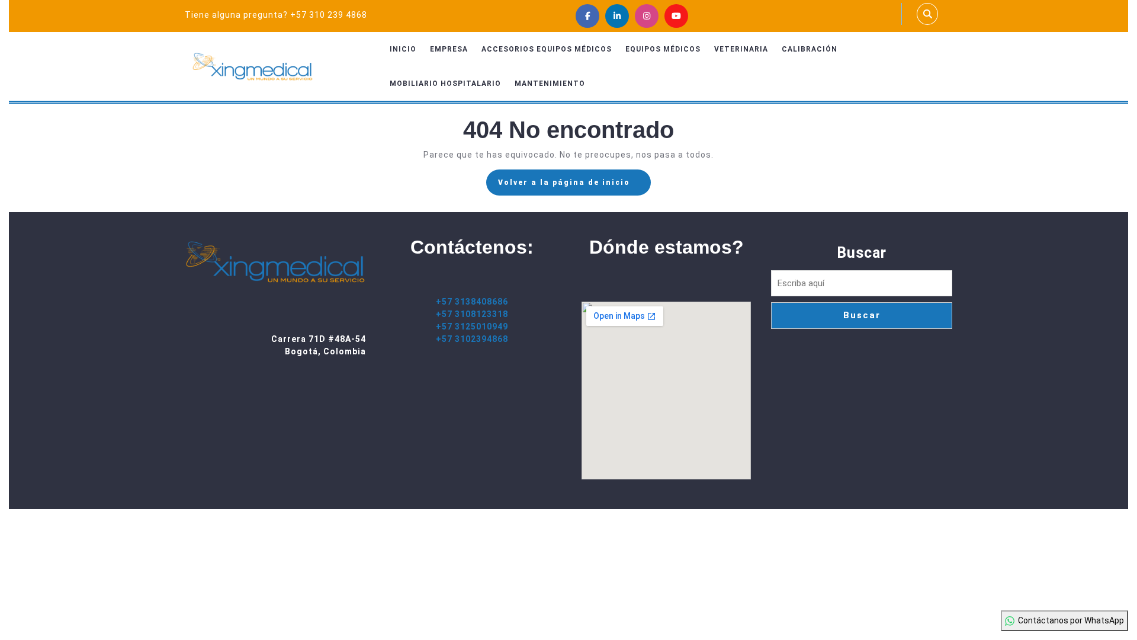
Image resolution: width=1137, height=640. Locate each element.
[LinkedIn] (617, 16)
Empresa (449, 49)
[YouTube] (676, 16)
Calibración (809, 49)
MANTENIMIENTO (550, 83)
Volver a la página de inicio (574, 186)
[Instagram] (647, 16)
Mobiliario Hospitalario (445, 83)
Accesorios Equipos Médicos (546, 49)
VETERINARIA (741, 49)
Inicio (403, 49)
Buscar (862, 252)
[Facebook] (587, 16)
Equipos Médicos (663, 49)
